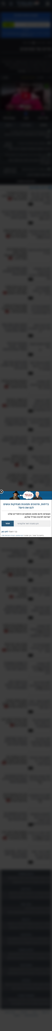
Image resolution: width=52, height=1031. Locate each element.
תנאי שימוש (19, 535)
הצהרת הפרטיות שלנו (8, 535)
